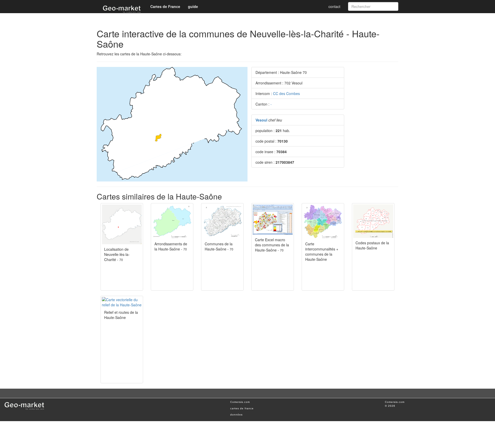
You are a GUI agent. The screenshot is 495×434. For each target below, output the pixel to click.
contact (334, 6)
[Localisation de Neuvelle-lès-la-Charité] (122, 224)
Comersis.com (240, 402)
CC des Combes (286, 93)
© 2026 (390, 405)
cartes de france (242, 408)
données (236, 414)
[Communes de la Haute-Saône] (222, 221)
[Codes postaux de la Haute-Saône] (373, 221)
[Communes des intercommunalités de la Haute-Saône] (323, 221)
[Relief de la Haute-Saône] (122, 302)
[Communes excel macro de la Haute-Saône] (273, 219)
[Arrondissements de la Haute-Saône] (172, 221)
